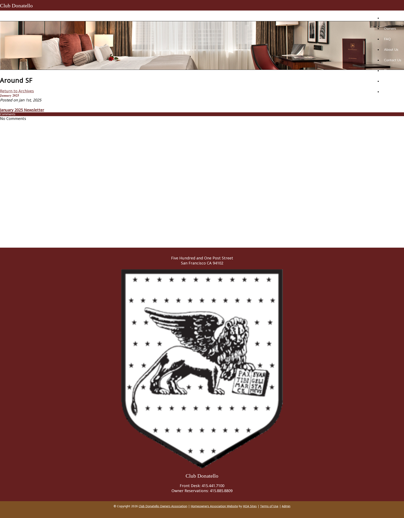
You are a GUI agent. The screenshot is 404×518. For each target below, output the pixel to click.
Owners (390, 28)
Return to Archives (17, 90)
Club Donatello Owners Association (163, 506)
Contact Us (392, 60)
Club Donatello (16, 5)
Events (389, 81)
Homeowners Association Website (214, 506)
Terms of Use (269, 506)
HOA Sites (250, 506)
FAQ (387, 39)
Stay (387, 70)
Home (385, 18)
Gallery (389, 91)
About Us (391, 49)
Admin (286, 506)
